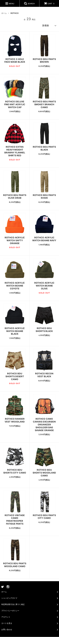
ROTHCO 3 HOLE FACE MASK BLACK (14, 60)
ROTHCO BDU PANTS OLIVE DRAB (14, 196)
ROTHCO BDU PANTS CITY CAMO (44, 516)
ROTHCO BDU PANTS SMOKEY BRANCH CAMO (44, 104)
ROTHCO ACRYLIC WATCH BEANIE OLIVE (44, 285)
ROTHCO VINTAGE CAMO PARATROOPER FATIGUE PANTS (15, 519)
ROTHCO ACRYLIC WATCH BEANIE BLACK (15, 331)
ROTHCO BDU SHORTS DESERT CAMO (14, 376)
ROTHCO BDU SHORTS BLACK (44, 329)
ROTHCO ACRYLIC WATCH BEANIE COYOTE (15, 285)
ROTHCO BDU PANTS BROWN (44, 60)
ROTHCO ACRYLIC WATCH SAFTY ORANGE (15, 240)
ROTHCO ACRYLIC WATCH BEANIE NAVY (44, 239)
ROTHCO (15, 13)
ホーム (4, 13)
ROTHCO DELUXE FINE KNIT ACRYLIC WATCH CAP (14, 104)
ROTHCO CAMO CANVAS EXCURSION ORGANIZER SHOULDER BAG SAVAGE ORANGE (44, 424)
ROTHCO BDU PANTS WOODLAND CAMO (14, 565)
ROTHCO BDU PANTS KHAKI (44, 196)
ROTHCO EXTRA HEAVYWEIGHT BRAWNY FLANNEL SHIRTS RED (14, 151)
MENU (11, 3)
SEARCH (31, 3)
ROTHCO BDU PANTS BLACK (44, 148)
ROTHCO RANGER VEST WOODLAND (15, 420)
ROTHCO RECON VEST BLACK (44, 375)
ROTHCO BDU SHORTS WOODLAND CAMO (44, 472)
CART (50, 3)
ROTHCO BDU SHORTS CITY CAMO (14, 471)
